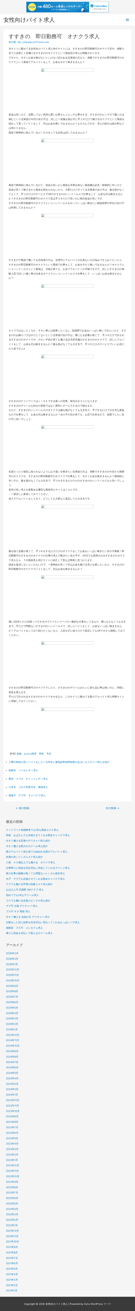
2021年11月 (12, 1236)
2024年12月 (12, 1034)
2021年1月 (11, 1290)
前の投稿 (22, 808)
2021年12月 (12, 1230)
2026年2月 (12, 958)
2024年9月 (12, 1051)
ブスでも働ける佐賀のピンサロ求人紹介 (28, 900)
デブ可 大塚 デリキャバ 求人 (22, 905)
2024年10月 (13, 1045)
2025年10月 (12, 980)
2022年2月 (12, 1219)
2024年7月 (12, 1062)
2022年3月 (12, 1214)
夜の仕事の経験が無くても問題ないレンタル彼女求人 (35, 873)
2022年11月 (12, 1170)
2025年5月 (12, 1007)
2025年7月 (12, 996)
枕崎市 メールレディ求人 (23, 770)
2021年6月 (12, 1263)
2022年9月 (12, 1181)
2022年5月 (12, 1203)
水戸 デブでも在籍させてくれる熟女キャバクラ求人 (35, 878)
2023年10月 (13, 1111)
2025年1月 (12, 1029)
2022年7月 (12, 1192)
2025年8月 (12, 991)
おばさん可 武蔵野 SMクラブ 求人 (25, 889)
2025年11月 (12, 975)
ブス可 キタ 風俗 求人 (18, 911)
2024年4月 (12, 1078)
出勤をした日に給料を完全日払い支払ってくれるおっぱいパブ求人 (43, 922)
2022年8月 (12, 1187)
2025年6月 (12, 1002)
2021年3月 (12, 1279)
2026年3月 (12, 953)
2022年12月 (12, 1165)
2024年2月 (12, 1089)
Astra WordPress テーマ (97, 1304)
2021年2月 (12, 1285)
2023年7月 (12, 1127)
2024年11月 (12, 1040)
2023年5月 (12, 1138)
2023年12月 (12, 1100)
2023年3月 (12, 1149)
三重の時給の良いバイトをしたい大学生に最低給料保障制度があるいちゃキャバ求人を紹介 (59, 762)
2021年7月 (12, 1258)
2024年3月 (12, 1083)
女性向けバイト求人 (29, 19)
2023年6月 (12, 1132)
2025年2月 (12, 1024)
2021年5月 (12, 1268)
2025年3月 (12, 1018)
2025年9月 (12, 986)
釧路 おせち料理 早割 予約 (34, 753)
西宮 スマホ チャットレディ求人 (28, 778)
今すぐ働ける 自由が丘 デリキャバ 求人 (28, 916)
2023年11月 (12, 1105)
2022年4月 (12, 1209)
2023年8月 (12, 1121)
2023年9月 (12, 1116)
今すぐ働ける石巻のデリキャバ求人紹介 (28, 840)
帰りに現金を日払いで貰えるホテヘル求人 (29, 933)
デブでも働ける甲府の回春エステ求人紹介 (29, 884)
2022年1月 (12, 1225)
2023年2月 (12, 1154)
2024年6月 (12, 1067)
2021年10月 (12, 1241)
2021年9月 (12, 1247)
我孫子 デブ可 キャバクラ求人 (27, 795)
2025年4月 (12, 1013)
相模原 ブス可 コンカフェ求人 (24, 927)
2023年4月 (12, 1143)
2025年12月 (12, 969)
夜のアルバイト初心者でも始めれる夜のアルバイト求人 (37, 851)
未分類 (12, 42)
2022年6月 (12, 1198)
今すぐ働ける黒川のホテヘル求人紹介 (27, 846)
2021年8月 (12, 1252)
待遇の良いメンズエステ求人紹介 (24, 856)
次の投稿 (112, 808)
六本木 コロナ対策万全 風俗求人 (28, 787)
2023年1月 (12, 1160)
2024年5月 (12, 1072)
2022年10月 (12, 1176)
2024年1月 (12, 1094)
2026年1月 (12, 964)
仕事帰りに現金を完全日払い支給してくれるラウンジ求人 (38, 867)
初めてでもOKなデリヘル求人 (22, 895)
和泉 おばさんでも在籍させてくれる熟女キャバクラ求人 (38, 835)
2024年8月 (12, 1056)
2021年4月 (12, 1274)
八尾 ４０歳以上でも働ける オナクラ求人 (30, 862)
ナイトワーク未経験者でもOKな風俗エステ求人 (32, 829)
